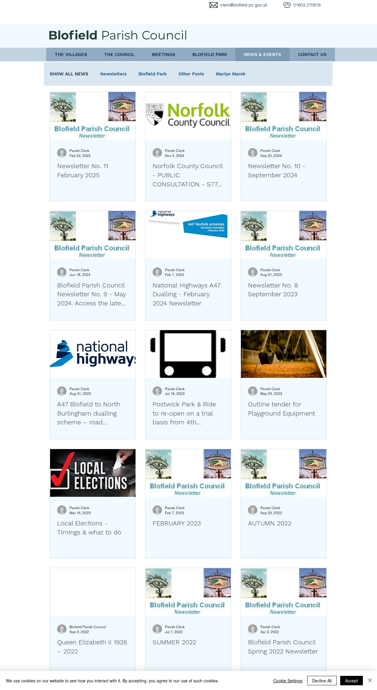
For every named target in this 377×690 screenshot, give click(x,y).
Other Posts (191, 74)
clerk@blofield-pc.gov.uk (243, 5)
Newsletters (113, 74)
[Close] (369, 680)
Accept (351, 681)
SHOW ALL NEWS (69, 74)
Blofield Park (152, 74)
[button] (70, 54)
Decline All (322, 681)
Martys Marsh (230, 74)
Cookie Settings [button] (287, 681)
